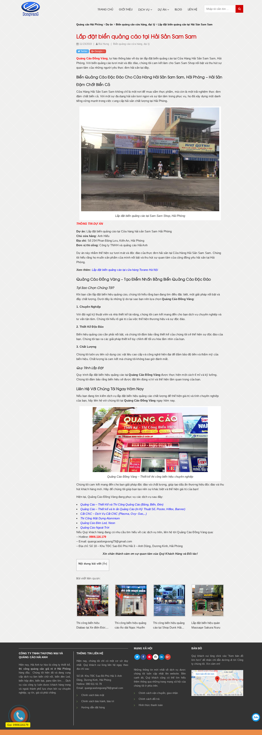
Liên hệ (192, 9)
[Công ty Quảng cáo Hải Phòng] (31, 8)
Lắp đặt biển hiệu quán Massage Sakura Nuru (205, 625)
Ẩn (104, 563)
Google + (100, 51)
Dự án (162, 10)
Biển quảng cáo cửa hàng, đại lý (131, 43)
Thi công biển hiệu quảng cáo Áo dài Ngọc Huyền (130, 625)
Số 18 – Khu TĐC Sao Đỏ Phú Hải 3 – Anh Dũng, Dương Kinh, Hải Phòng (136, 546)
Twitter (84, 51)
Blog (178, 9)
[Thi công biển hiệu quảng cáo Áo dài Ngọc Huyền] (131, 600)
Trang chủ (105, 9)
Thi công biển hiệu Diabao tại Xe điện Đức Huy (91, 625)
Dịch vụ (143, 10)
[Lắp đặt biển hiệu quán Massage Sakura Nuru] (207, 600)
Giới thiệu (126, 9)
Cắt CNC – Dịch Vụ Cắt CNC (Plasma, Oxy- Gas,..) (113, 513)
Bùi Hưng (103, 43)
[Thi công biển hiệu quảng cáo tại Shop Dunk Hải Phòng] (169, 600)
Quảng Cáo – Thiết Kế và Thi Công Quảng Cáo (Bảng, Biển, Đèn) (121, 504)
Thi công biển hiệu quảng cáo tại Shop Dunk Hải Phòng (169, 625)
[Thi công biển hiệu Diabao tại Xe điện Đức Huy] (92, 600)
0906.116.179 (97, 536)
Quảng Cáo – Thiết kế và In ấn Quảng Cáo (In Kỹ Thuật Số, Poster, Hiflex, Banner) (132, 509)
